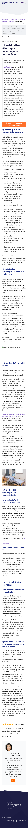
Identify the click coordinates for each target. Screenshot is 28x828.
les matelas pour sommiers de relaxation (13, 541)
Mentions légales (11, 821)
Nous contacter (21, 821)
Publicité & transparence (14, 804)
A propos (9, 802)
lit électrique (8, 67)
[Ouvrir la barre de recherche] (25, 3)
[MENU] (22, 3)
